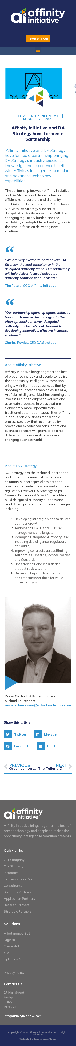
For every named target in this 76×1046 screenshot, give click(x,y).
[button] (38, 50)
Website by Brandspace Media (38, 1038)
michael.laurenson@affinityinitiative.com (38, 705)
